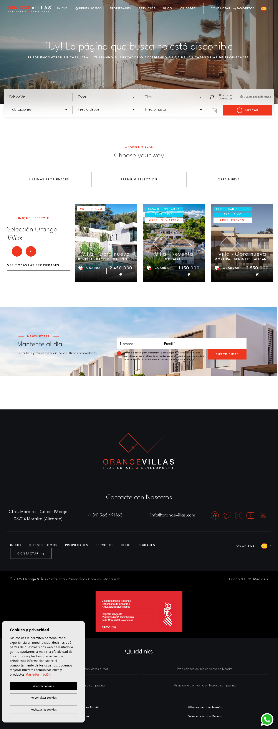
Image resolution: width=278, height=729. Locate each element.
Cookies (94, 579)
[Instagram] (239, 515)
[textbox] (39, 97)
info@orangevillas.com (172, 515)
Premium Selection (139, 179)
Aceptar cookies (43, 686)
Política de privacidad (156, 356)
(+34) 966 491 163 (105, 515)
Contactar (221, 8)
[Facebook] (215, 515)
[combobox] (38, 97)
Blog (167, 8)
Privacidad (76, 579)
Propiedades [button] (120, 8)
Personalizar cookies (43, 697)
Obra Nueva (229, 179)
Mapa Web (112, 579)
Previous (17, 252)
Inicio (62, 8)
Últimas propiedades (49, 179)
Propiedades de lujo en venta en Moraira (205, 669)
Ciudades (188, 8)
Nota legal (57, 579)
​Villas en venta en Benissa (205, 716)
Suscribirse (227, 354)
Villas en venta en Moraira (205, 707)
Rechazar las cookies (43, 709)
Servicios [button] (147, 8)
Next (31, 252)
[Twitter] (227, 515)
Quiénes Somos (88, 8)
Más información (38, 674)
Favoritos (246, 8)
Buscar (251, 110)
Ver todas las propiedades (33, 265)
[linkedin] (263, 515)
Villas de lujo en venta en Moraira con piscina (205, 685)
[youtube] (251, 515)
